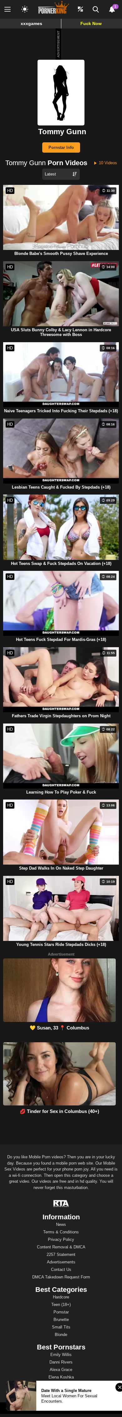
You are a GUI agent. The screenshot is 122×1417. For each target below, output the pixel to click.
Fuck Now (91, 23)
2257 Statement (61, 1254)
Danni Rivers (61, 1362)
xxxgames (31, 23)
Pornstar (61, 1312)
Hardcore (61, 1297)
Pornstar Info (61, 147)
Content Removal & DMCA (61, 1247)
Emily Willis (61, 1354)
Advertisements (61, 1262)
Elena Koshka (61, 1377)
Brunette (61, 1319)
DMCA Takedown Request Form (61, 1277)
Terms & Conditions (61, 1232)
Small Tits (61, 1327)
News (61, 1224)
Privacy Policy (61, 1239)
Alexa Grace (61, 1369)
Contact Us (61, 1269)
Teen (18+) (61, 1304)
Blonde (61, 1334)
